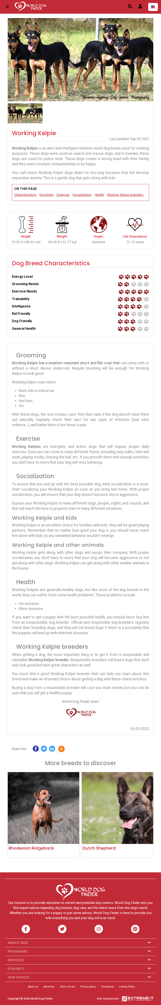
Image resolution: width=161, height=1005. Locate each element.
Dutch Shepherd (99, 848)
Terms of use (67, 986)
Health (99, 195)
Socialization (82, 195)
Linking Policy (127, 986)
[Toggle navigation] (7, 7)
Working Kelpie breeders (125, 195)
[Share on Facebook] (36, 750)
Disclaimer (107, 986)
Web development (108, 998)
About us (33, 986)
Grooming (46, 195)
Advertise (49, 986)
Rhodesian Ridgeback (31, 848)
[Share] (64, 750)
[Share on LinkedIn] (52, 750)
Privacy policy (88, 986)
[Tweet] (44, 750)
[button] (148, 818)
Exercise (63, 195)
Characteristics (25, 195)
